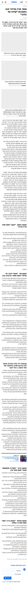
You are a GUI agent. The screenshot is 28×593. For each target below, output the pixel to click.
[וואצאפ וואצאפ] (5, 2)
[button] (21, 2)
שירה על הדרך (23, 559)
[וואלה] (14, 2)
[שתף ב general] (2, 2)
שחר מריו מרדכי (11, 559)
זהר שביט (17, 559)
